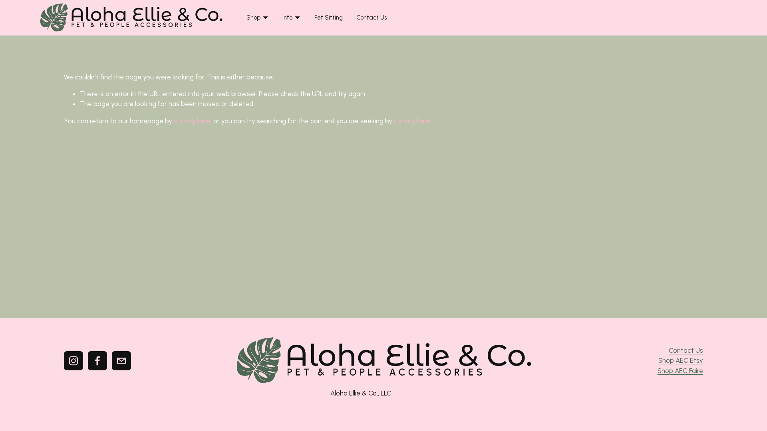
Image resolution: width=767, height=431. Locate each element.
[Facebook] (97, 360)
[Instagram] (73, 360)
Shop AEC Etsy (680, 360)
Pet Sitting (328, 17)
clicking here (192, 121)
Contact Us (371, 17)
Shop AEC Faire (680, 371)
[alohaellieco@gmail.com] (121, 360)
